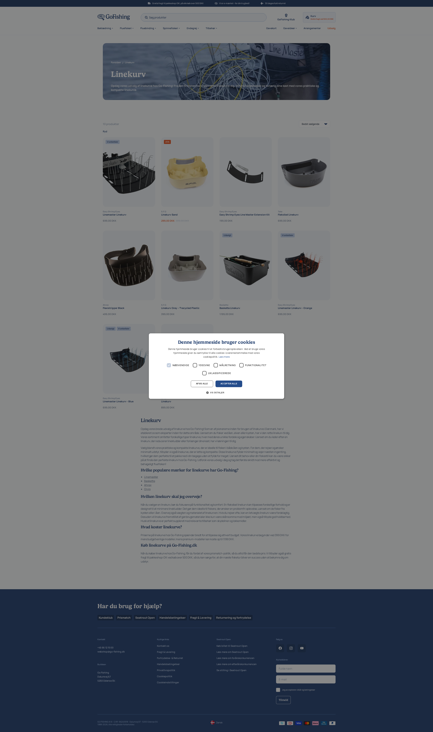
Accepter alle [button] (229, 383)
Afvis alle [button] (202, 383)
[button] (216, 392)
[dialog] (216, 366)
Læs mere (224, 356)
